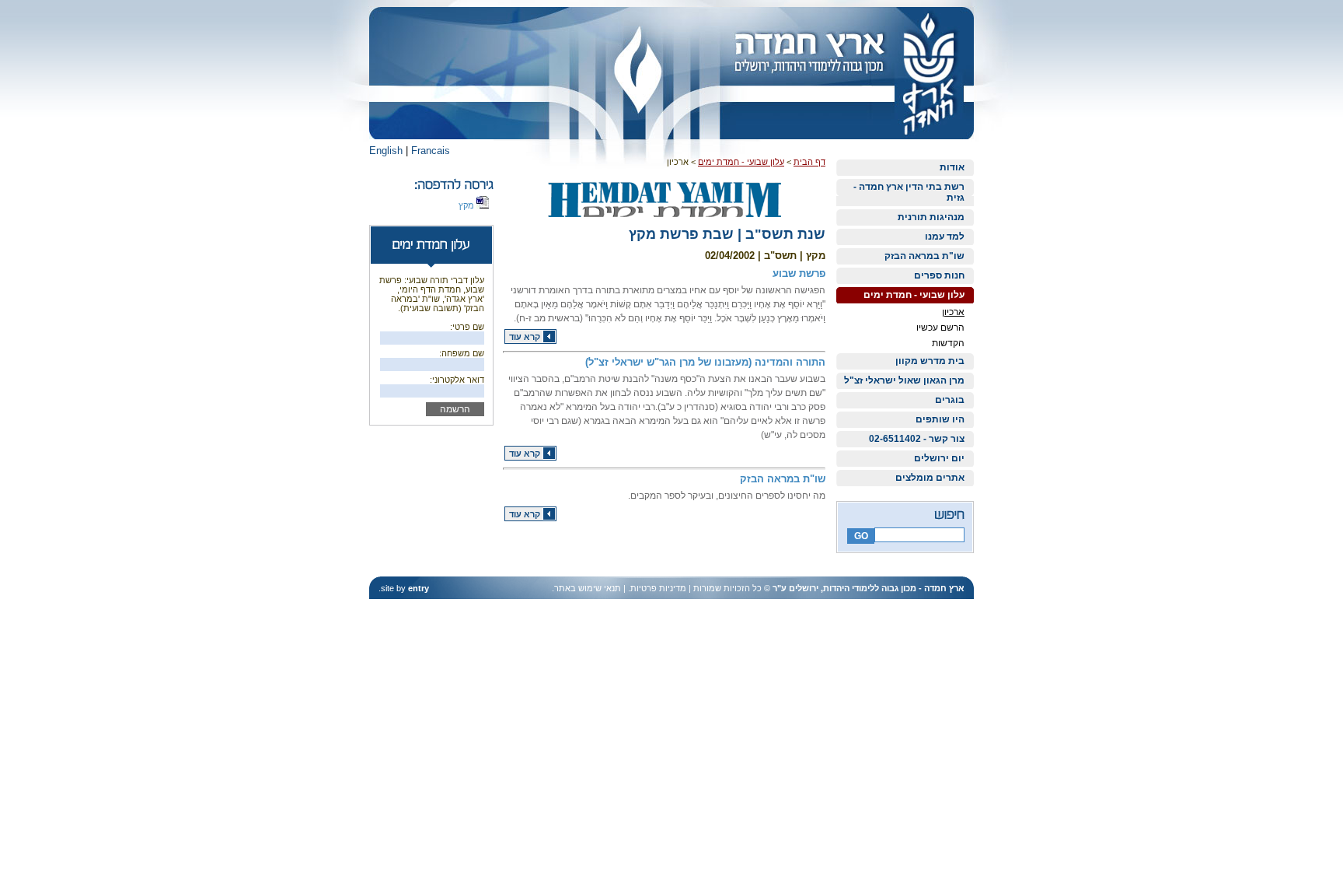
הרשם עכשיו (940, 327)
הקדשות (948, 343)
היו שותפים (940, 419)
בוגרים (950, 399)
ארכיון (953, 312)
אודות (952, 167)
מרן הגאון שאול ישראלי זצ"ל (904, 380)
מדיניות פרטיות (658, 588)
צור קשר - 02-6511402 (917, 438)
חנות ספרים (939, 275)
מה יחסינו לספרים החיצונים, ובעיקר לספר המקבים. (726, 495)
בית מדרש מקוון (930, 361)
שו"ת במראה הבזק (924, 256)
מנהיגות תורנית (931, 217)
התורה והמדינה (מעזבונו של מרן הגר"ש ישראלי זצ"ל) (705, 362)
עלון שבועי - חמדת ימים (914, 294)
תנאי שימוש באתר (587, 588)
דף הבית (809, 161)
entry (418, 588)
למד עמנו (945, 236)
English (386, 150)
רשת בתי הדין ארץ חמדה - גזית (909, 192)
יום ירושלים (939, 458)
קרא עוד (524, 337)
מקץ (467, 205)
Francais (430, 150)
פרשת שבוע (799, 273)
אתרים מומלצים (930, 477)
